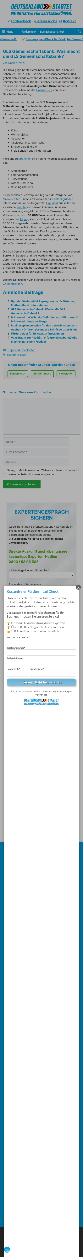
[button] (7, 1250)
